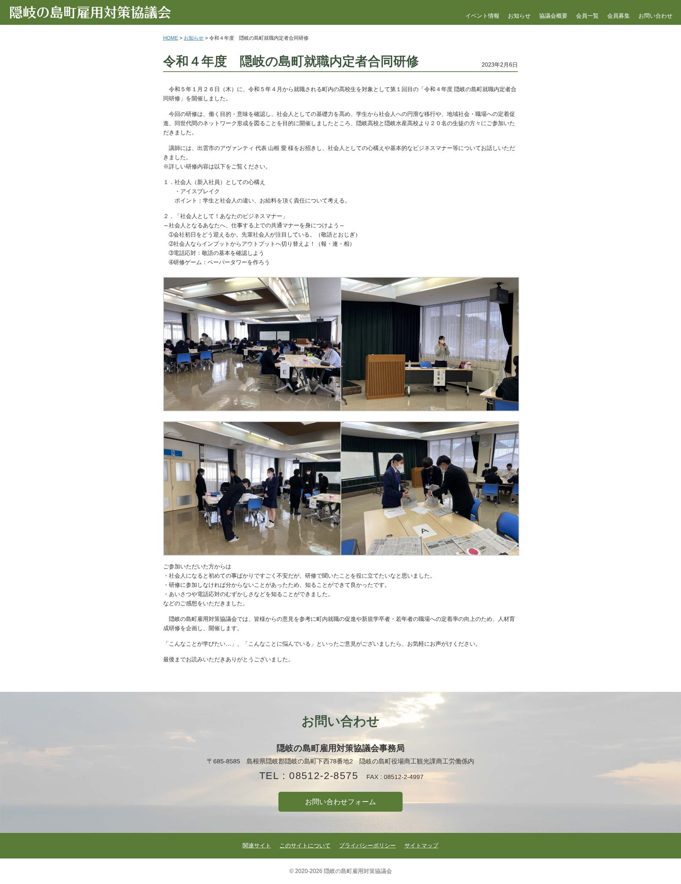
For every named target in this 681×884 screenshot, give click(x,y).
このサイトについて (305, 846)
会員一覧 (587, 16)
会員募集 (618, 16)
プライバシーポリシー (367, 846)
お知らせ (519, 16)
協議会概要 (553, 16)
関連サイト (257, 846)
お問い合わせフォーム (340, 802)
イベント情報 (482, 16)
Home (170, 38)
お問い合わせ (655, 16)
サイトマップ (421, 846)
